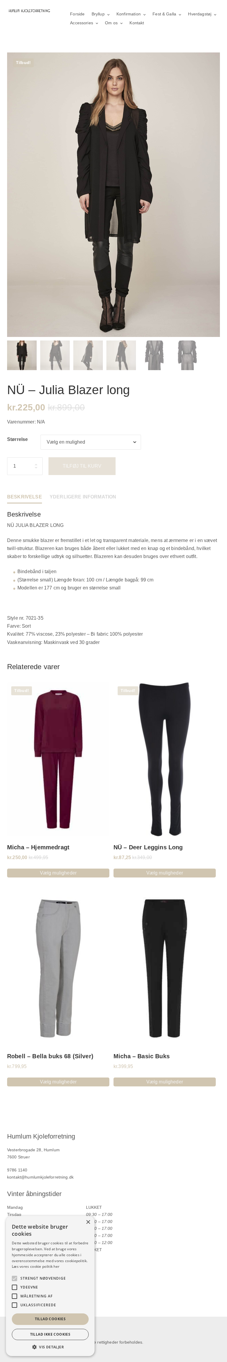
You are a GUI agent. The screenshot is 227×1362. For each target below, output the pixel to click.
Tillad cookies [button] (50, 1318)
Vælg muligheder (58, 872)
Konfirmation (128, 14)
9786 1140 (17, 1170)
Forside (77, 14)
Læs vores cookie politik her (35, 1266)
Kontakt (136, 22)
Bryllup (98, 14)
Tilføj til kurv (82, 466)
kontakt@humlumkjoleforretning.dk (40, 1177)
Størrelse (17, 439)
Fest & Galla (164, 14)
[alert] (50, 1286)
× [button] (88, 1222)
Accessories (81, 22)
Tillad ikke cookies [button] (50, 1334)
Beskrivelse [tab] (24, 496)
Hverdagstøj (199, 14)
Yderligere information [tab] (83, 496)
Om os (111, 22)
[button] (50, 1347)
